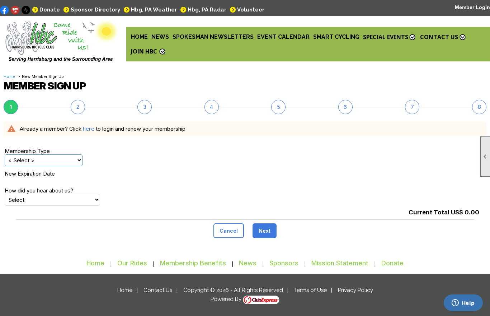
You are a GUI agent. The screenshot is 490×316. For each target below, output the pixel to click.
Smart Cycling (336, 36)
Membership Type (27, 151)
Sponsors (283, 263)
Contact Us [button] (439, 37)
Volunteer (250, 9)
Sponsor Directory (95, 9)
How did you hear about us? (39, 190)
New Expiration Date (30, 173)
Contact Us (157, 290)
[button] (228, 230)
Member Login (472, 7)
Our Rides (132, 263)
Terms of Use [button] (310, 290)
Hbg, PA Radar (207, 9)
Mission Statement (339, 263)
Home (139, 36)
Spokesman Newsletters (213, 36)
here (88, 128)
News (160, 36)
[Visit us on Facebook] (4, 10)
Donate (49, 9)
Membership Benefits (193, 263)
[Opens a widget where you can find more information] (463, 303)
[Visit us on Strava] (26, 10)
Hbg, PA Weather (154, 9)
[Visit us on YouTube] (15, 10)
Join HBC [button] (144, 51)
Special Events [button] (385, 37)
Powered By (227, 299)
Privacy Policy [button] (355, 290)
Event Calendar (283, 36)
